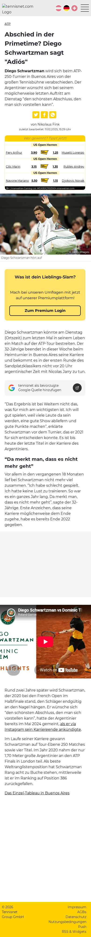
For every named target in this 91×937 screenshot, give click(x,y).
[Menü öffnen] (85, 8)
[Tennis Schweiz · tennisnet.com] (74, 8)
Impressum (77, 907)
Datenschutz (76, 917)
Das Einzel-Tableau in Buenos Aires (37, 793)
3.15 (34, 166)
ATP (7, 23)
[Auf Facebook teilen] (44, 114)
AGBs (81, 912)
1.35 (55, 166)
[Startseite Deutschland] (19, 9)
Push (82, 927)
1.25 (55, 152)
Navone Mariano (17, 180)
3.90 (34, 152)
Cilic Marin (13, 166)
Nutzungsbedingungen (67, 922)
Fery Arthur (14, 152)
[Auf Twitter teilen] (35, 114)
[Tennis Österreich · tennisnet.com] (58, 8)
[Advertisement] (45, 564)
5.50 (34, 180)
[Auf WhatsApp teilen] (52, 114)
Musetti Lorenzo (73, 152)
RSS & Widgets (74, 932)
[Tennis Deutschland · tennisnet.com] (66, 8)
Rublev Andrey (73, 166)
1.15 (55, 180)
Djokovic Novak (73, 180)
